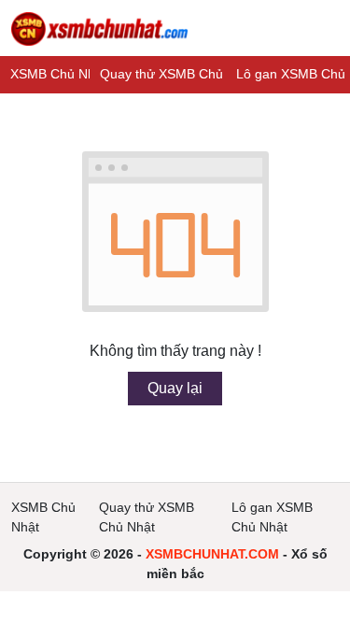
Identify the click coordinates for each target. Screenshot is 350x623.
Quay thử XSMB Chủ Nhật (177, 73)
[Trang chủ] (99, 28)
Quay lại (175, 388)
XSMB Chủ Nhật (58, 73)
